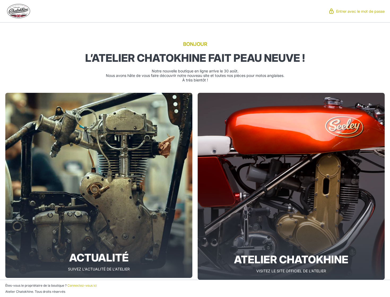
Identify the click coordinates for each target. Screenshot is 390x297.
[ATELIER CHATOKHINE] (291, 186)
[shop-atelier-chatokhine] (18, 10)
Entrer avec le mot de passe (360, 11)
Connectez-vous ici (82, 285)
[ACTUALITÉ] (98, 185)
